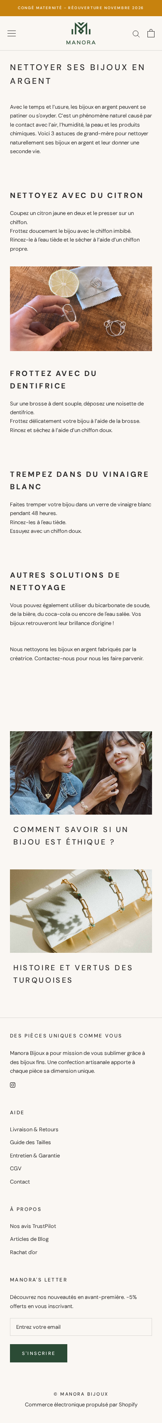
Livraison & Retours (34, 1129)
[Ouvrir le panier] (151, 33)
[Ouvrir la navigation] (11, 33)
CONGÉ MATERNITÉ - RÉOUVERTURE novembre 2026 (81, 7)
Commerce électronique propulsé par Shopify (81, 1404)
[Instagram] (12, 1084)
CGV (16, 1168)
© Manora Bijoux (81, 1394)
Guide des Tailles (30, 1142)
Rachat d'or (23, 1252)
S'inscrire (38, 1353)
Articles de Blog (29, 1238)
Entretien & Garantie (35, 1155)
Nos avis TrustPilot (33, 1226)
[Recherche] (136, 33)
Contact (20, 1181)
